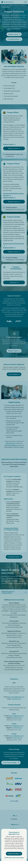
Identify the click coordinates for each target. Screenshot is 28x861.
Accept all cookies (13, 853)
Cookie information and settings (14, 857)
